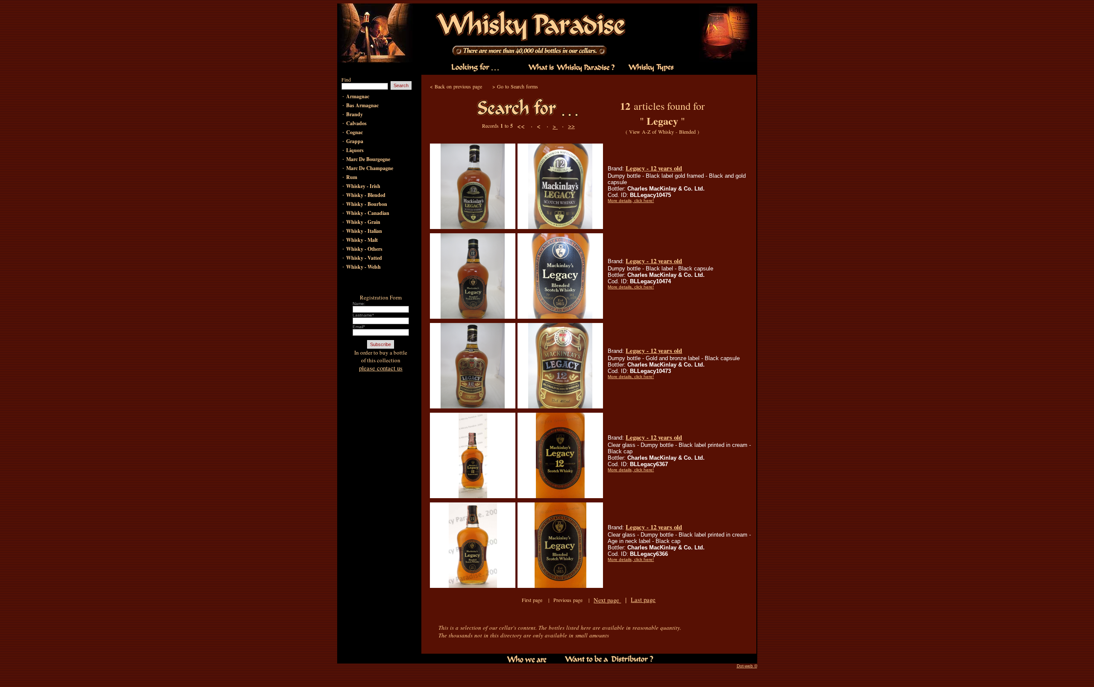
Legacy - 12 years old (654, 168)
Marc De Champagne (369, 168)
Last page (643, 600)
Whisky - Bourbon (366, 204)
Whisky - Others (364, 248)
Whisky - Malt (362, 240)
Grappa (354, 141)
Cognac (354, 132)
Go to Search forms (517, 86)
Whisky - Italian (364, 231)
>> (571, 126)
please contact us (381, 368)
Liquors (355, 150)
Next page (607, 600)
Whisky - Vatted (364, 257)
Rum (351, 177)
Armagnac (357, 96)
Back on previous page (458, 86)
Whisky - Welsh (363, 266)
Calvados (356, 123)
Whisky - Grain (363, 222)
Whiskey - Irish (363, 186)
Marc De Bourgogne (368, 159)
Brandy (354, 114)
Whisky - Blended (365, 195)
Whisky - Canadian (367, 213)
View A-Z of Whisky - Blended (662, 131)
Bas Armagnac (362, 105)
